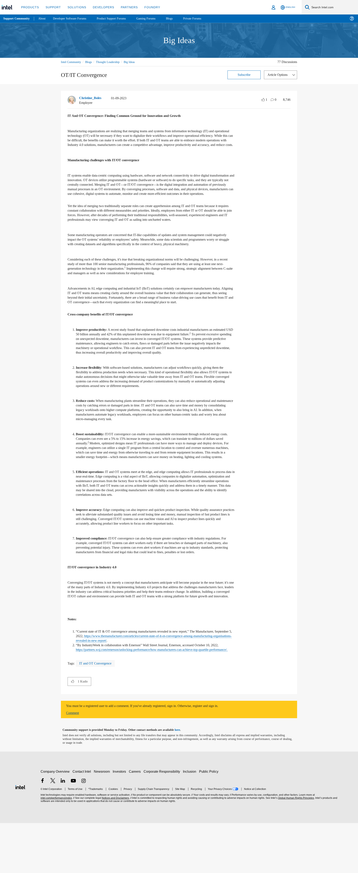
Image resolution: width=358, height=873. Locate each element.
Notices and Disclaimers (115, 848)
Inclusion (190, 821)
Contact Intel (82, 821)
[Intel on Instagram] (83, 831)
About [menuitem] (43, 18)
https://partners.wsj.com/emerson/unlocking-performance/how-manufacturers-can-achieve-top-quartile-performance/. (152, 697)
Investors (120, 821)
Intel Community (71, 62)
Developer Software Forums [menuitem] (72, 18)
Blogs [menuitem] (177, 18)
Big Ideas (135, 62)
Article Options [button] (278, 74)
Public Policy (209, 821)
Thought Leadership (112, 62)
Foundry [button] (147, 7)
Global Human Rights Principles (295, 848)
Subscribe (244, 74)
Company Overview (55, 821)
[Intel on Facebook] (42, 831)
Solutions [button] (75, 7)
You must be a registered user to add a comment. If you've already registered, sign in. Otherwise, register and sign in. (152, 756)
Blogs (90, 62)
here (181, 780)
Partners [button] (125, 7)
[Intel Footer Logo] (20, 836)
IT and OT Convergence (97, 713)
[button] (72, 731)
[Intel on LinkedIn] (63, 831)
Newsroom (103, 821)
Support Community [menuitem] (16, 18)
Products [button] (29, 7)
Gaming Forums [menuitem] (153, 18)
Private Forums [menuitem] (201, 18)
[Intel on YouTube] (73, 831)
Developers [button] (100, 7)
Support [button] (52, 7)
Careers (135, 821)
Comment (73, 762)
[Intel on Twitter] (52, 831)
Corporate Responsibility (162, 821)
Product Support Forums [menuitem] (117, 18)
